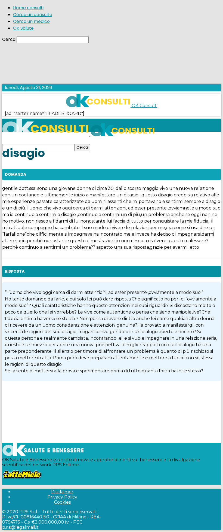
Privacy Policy (62, 497)
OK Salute (23, 28)
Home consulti (28, 8)
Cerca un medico (31, 21)
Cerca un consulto (32, 14)
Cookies (62, 502)
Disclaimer (62, 491)
